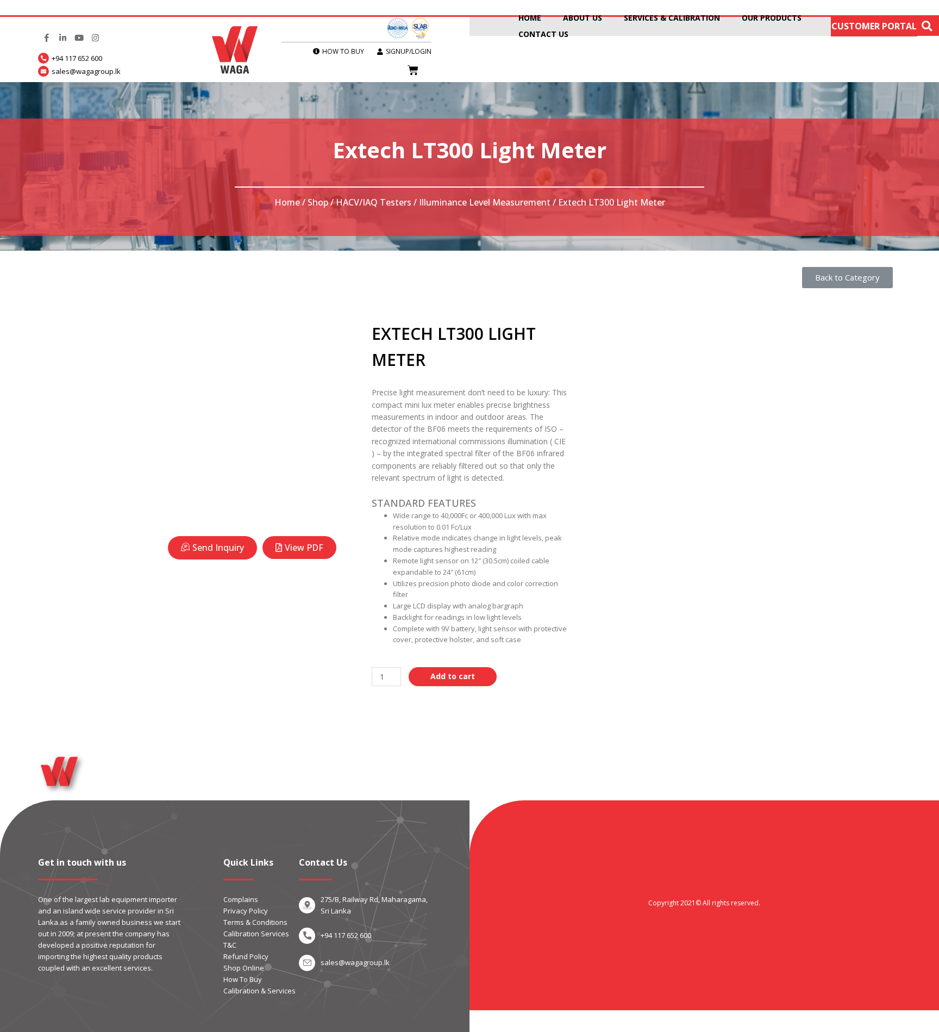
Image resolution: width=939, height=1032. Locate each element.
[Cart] (413, 70)
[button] (847, 277)
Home (529, 18)
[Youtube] (79, 38)
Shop (318, 202)
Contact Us (543, 34)
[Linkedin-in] (62, 38)
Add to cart (452, 676)
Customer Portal (874, 26)
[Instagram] (95, 38)
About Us (582, 18)
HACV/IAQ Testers (373, 202)
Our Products (772, 18)
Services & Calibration (672, 18)
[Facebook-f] (46, 38)
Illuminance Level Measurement (484, 202)
